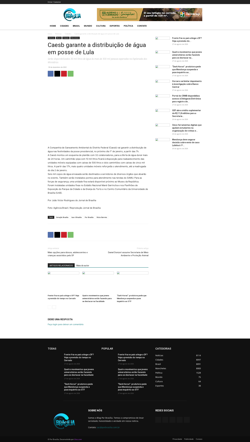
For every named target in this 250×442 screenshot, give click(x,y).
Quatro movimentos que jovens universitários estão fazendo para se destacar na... (187, 55)
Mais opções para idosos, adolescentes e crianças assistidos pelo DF (68, 254)
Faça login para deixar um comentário (65, 324)
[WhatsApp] (70, 74)
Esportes (115, 25)
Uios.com (78, 439)
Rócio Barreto (102, 217)
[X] (57, 74)
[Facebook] (51, 74)
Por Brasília (89, 217)
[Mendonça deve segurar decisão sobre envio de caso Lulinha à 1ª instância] (162, 143)
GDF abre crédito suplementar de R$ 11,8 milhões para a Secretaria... (186, 113)
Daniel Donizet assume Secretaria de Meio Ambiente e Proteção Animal (128, 254)
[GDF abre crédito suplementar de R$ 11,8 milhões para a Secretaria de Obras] (162, 114)
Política (128, 25)
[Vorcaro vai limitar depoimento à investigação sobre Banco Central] (162, 85)
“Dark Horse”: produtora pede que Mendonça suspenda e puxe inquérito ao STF (131, 298)
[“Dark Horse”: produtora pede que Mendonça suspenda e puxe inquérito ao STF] (132, 282)
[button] (198, 26)
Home (53, 25)
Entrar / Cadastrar (54, 2)
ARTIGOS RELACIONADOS (61, 265)
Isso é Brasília (76, 217)
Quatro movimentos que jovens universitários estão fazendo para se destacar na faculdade (97, 298)
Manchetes (75, 38)
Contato (142, 25)
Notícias (58, 34)
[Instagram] (179, 420)
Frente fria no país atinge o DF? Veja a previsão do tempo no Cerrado (79, 357)
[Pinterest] (64, 74)
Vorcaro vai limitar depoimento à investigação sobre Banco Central (187, 84)
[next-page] (54, 307)
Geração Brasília (62, 217)
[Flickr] (172, 420)
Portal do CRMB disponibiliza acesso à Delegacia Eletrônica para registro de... (186, 99)
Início (50, 34)
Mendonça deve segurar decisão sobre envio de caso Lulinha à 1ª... (186, 142)
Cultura (101, 25)
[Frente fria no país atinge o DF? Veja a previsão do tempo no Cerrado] (63, 282)
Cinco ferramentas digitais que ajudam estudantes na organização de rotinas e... (187, 128)
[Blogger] (158, 420)
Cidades (64, 25)
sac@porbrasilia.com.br (108, 427)
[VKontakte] (187, 420)
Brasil (76, 25)
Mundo (88, 25)
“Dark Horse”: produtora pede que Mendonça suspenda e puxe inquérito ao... (186, 69)
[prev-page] (49, 307)
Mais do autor (82, 265)
